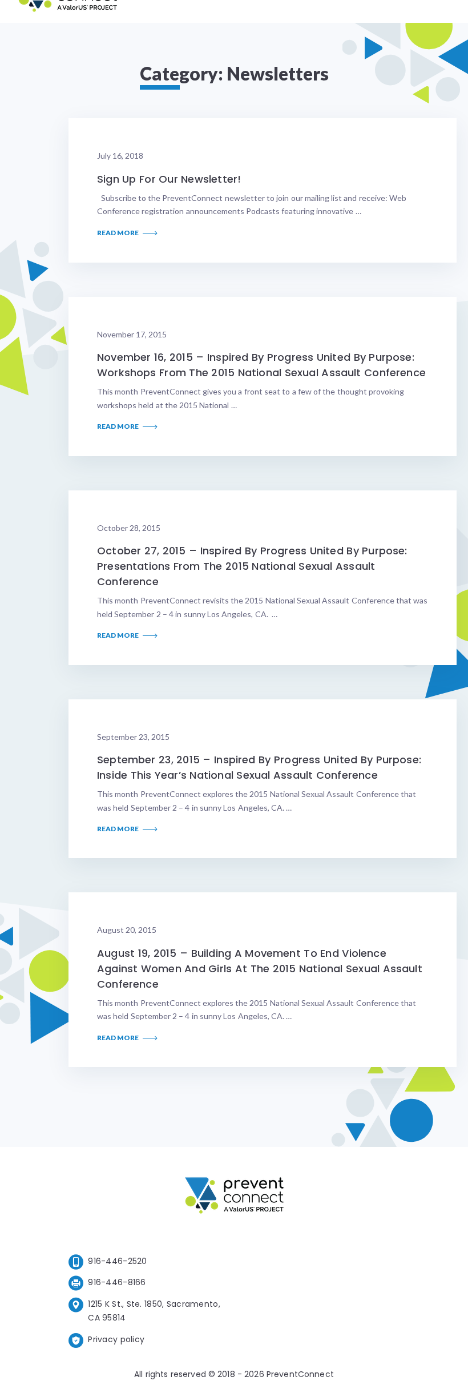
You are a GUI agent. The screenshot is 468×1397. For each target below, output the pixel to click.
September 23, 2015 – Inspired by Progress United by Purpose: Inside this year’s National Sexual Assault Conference (259, 767)
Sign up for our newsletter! (169, 179)
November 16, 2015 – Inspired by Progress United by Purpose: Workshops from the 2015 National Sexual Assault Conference (261, 365)
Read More (118, 233)
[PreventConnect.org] (67, 11)
